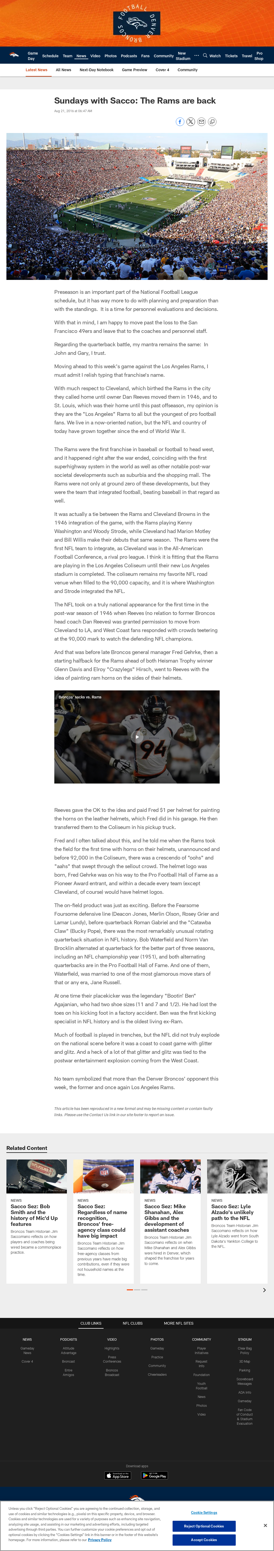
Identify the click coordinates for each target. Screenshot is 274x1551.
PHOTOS (157, 1339)
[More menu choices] (197, 55)
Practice (157, 1357)
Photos (201, 1405)
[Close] (265, 1525)
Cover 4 (27, 1361)
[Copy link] (212, 122)
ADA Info (244, 1392)
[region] (137, 1526)
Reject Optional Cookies (204, 1526)
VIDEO (112, 1339)
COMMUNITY (201, 1339)
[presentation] (265, 1291)
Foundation (201, 1375)
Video (201, 1414)
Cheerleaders (157, 1374)
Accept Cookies (204, 1540)
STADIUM (245, 1339)
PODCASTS (68, 1339)
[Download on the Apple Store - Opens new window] (117, 1476)
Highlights (112, 1348)
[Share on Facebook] (180, 124)
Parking (244, 1370)
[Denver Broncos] (137, 1500)
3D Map (244, 1361)
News (202, 1396)
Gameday (157, 1348)
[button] (137, 737)
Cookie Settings (204, 1512)
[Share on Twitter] (191, 124)
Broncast (68, 1361)
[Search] (205, 55)
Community (157, 1365)
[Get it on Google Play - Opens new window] (154, 1478)
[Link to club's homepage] (14, 55)
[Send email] (201, 124)
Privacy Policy (100, 1540)
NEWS (27, 1339)
